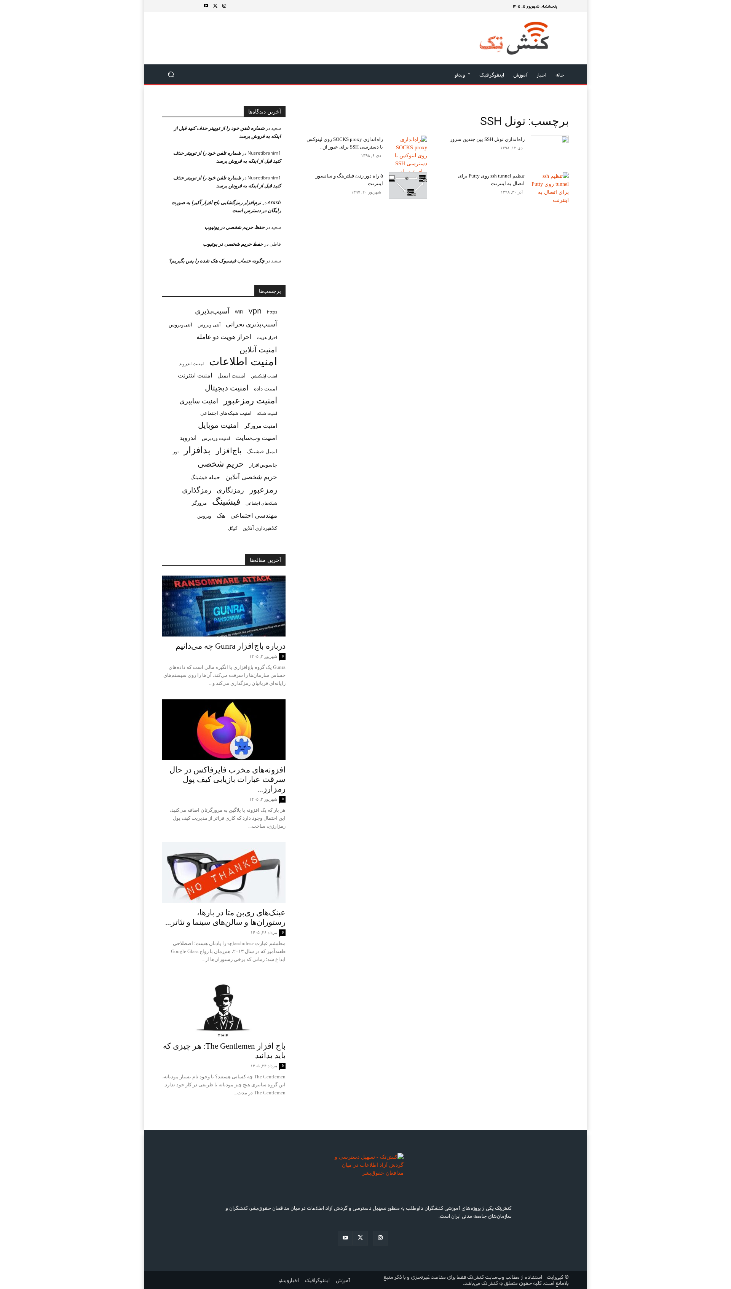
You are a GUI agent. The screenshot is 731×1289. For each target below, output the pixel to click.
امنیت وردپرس (216, 438)
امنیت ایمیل (231, 375)
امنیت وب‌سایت (256, 437)
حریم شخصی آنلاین (251, 477)
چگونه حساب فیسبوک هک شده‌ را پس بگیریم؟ (217, 260)
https (272, 312)
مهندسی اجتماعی (253, 515)
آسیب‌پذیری (212, 311)
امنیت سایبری (198, 401)
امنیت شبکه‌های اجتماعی (226, 412)
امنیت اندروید (191, 363)
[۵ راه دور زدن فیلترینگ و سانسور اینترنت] (408, 185)
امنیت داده (265, 388)
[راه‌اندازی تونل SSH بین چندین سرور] (550, 145)
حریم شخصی (221, 463)
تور (176, 451)
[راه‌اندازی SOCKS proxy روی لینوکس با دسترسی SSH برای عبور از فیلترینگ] (408, 160)
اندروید (188, 438)
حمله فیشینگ (205, 477)
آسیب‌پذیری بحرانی (251, 324)
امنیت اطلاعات (243, 361)
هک (221, 516)
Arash (274, 202)
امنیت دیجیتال (227, 388)
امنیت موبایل (218, 425)
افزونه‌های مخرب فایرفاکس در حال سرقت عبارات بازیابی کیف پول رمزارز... (227, 779)
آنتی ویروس (209, 324)
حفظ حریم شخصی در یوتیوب (234, 227)
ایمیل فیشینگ (262, 451)
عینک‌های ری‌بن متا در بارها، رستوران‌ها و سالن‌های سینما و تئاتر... (225, 917)
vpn (255, 311)
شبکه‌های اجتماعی (261, 503)
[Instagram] (224, 6)
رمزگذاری (196, 490)
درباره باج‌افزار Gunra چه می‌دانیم (231, 646)
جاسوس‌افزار (263, 464)
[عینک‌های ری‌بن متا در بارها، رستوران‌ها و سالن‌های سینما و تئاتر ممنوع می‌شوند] (224, 872)
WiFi (239, 312)
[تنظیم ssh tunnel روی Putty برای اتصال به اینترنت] (550, 188)
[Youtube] (206, 6)
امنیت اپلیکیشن (264, 376)
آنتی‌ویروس (180, 324)
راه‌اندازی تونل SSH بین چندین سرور (487, 139)
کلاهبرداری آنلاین (260, 528)
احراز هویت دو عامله (224, 337)
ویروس (204, 516)
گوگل (232, 528)
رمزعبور (263, 489)
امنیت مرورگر (260, 425)
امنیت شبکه (267, 413)
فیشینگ (226, 501)
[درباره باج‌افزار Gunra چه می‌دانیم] (224, 606)
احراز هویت (267, 337)
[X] (215, 6)
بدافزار (197, 450)
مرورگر (199, 502)
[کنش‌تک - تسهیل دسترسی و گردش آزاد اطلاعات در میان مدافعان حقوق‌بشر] (514, 38)
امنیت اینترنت (195, 375)
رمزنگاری (230, 490)
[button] (171, 74)
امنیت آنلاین (258, 349)
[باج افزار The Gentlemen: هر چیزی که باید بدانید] (224, 1006)
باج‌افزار (229, 450)
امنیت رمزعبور (250, 400)
